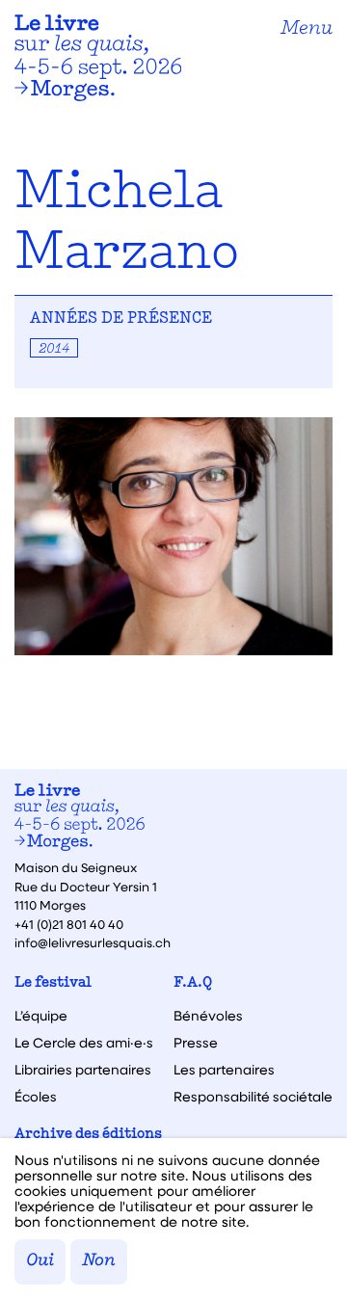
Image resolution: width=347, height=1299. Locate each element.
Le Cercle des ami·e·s (83, 1042)
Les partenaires (224, 1069)
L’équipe (40, 1015)
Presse (196, 1042)
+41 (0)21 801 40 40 (68, 923)
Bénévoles (208, 1015)
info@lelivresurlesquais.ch (92, 942)
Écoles (35, 1096)
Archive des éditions (88, 1134)
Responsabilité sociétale (253, 1096)
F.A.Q (193, 983)
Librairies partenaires (82, 1069)
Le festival (53, 983)
